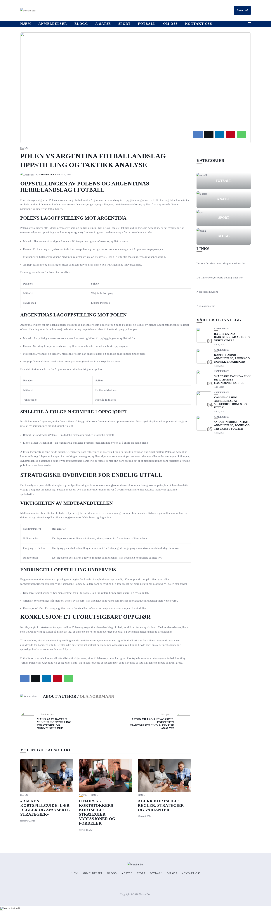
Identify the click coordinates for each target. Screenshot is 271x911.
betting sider (231, 277)
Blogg (81, 23)
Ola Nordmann (46, 174)
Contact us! (242, 10)
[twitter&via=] (208, 134)
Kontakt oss (198, 23)
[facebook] (198, 134)
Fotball (147, 23)
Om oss (170, 23)
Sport (124, 23)
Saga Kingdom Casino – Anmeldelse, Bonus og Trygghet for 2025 (232, 425)
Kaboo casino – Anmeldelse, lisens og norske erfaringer (232, 358)
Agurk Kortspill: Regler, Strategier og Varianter (161, 805)
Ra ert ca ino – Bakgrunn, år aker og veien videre (232, 337)
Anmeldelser (52, 23)
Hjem (25, 23)
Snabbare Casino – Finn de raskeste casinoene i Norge (232, 379)
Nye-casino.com (206, 305)
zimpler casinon (232, 263)
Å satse (103, 23)
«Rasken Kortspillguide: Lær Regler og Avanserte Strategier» (45, 808)
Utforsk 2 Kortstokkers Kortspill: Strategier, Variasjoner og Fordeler (97, 812)
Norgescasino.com (207, 291)
